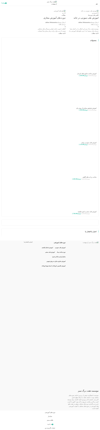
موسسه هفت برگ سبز (88, 391)
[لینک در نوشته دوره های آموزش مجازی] (50, 205)
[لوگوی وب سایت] (50, 3)
